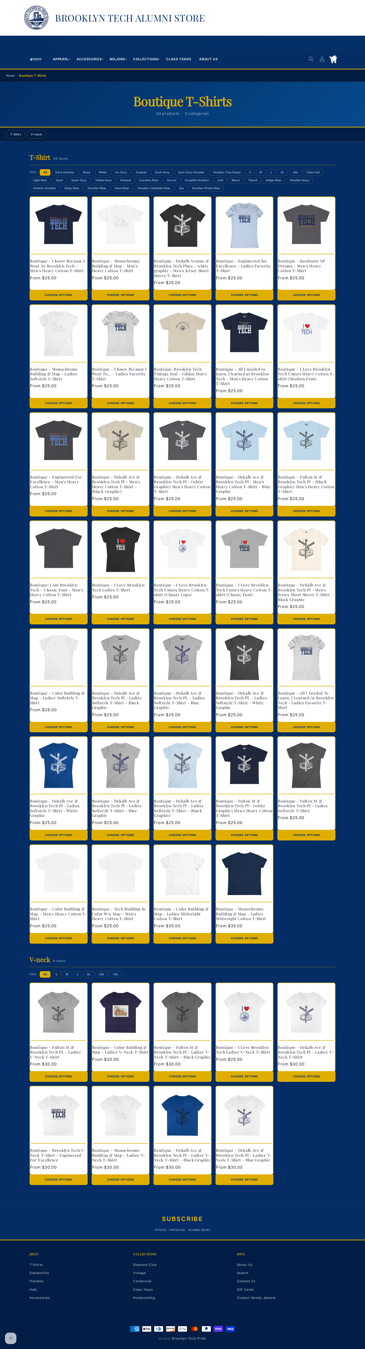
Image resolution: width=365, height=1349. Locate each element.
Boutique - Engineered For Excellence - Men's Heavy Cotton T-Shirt (56, 482)
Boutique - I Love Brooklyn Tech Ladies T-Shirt (118, 587)
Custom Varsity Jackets (256, 1298)
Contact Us (246, 1281)
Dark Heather (64, 172)
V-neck (36, 134)
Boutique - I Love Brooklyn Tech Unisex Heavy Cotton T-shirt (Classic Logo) (182, 589)
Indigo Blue (273, 180)
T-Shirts (36, 1265)
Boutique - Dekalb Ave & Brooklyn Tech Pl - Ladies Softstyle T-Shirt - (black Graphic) (179, 808)
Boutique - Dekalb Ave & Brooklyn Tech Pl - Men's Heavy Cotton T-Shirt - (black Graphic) (116, 484)
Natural (125, 180)
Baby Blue (72, 188)
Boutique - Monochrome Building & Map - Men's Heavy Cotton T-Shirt (116, 265)
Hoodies (36, 1281)
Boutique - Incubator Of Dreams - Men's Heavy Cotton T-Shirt (301, 265)
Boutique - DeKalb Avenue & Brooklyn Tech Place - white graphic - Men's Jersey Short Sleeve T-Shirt (181, 268)
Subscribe (182, 1218)
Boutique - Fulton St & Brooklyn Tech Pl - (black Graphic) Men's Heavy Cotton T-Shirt (306, 484)
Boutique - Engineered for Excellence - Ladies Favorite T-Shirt (243, 265)
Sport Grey (79, 180)
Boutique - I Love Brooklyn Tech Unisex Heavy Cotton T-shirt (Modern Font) (306, 374)
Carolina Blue (148, 180)
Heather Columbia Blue (154, 188)
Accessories (40, 1298)
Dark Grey (162, 172)
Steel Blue (122, 188)
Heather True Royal (227, 172)
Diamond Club (144, 1265)
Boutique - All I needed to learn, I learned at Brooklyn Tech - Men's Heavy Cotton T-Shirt (242, 376)
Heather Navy (299, 180)
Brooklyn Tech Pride (189, 1338)
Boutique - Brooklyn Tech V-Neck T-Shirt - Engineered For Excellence (57, 1155)
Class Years (143, 1289)
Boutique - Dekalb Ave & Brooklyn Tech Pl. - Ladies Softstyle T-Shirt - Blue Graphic (179, 700)
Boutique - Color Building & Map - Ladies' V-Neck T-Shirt (120, 1050)
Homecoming (144, 1298)
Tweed (252, 180)
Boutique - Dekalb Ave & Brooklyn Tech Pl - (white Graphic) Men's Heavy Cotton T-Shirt (182, 484)
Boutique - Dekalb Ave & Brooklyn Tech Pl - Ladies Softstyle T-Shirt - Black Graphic (117, 700)
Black (236, 180)
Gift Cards (245, 1289)
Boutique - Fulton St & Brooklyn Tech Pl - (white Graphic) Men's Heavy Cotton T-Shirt (244, 808)
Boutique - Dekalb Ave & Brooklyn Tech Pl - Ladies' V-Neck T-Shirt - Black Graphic (182, 1155)
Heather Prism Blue (206, 188)
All (45, 172)
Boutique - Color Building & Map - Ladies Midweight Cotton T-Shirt (181, 913)
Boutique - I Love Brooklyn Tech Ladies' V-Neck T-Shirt (243, 1050)
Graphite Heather (197, 180)
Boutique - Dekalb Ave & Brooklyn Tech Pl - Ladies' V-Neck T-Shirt (306, 1052)
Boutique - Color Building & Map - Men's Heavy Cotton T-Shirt (58, 913)
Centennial (142, 1281)
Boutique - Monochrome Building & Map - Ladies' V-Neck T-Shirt (119, 1155)
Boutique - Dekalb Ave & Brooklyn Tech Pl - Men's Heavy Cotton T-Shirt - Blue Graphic (243, 484)
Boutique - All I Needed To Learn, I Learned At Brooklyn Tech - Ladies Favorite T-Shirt (305, 700)
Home (10, 75)
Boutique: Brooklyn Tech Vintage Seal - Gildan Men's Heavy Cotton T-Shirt (180, 374)
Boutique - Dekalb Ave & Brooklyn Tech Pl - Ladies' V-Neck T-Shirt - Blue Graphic (244, 1155)
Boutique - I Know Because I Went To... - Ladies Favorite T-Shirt (119, 374)
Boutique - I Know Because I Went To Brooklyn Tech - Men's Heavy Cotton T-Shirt (57, 265)
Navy (86, 172)
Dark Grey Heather (191, 172)
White (103, 172)
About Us (245, 1265)
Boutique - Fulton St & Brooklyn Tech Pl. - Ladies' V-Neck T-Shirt (56, 1052)
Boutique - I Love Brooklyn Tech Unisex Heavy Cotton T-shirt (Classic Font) (244, 589)
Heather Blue (97, 188)
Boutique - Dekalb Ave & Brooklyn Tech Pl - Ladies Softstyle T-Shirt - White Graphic (55, 808)
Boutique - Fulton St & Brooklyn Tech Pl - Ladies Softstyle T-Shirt (303, 806)
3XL (115, 974)
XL (282, 172)
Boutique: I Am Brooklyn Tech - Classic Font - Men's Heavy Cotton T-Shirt (56, 589)
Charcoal (313, 172)
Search (243, 1273)
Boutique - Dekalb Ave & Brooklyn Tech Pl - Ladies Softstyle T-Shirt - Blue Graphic (117, 808)
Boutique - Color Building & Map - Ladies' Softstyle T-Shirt (57, 698)
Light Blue (40, 180)
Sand (59, 180)
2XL (295, 172)
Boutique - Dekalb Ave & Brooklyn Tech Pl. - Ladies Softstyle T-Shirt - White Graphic (241, 700)
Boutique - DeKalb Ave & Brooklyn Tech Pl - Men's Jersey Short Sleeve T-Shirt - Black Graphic (305, 592)
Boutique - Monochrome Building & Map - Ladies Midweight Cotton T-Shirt (241, 913)
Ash (220, 180)
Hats (33, 1289)
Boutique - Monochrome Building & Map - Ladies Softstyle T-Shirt (54, 374)
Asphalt (141, 172)
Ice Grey (121, 172)
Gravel (171, 180)
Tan (181, 188)
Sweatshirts (39, 1273)
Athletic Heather (44, 188)
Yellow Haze (103, 180)
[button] (61, 59)
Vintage (139, 1273)
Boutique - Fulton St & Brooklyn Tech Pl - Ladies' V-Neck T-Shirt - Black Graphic (182, 1052)
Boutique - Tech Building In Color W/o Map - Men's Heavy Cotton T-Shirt (119, 913)
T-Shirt (15, 134)
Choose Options (58, 295)
